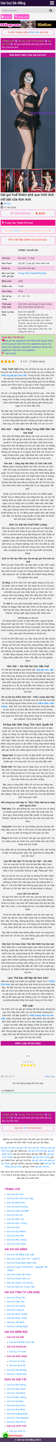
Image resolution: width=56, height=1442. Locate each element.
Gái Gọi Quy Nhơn (16, 1231)
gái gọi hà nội (42, 1166)
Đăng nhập (23, 17)
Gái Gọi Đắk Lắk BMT (18, 1210)
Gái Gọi (7, 203)
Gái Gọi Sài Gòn (15, 1194)
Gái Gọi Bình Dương (17, 1206)
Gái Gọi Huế (10, 353)
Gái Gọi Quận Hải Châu (19, 1274)
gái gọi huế (16, 1166)
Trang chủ (12, 1189)
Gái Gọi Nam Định (16, 1388)
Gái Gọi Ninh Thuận (17, 1314)
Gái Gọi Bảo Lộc (15, 1219)
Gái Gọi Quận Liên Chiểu (20, 1282)
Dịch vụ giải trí (15, 1379)
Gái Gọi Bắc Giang (16, 1397)
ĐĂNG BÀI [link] (34, 32)
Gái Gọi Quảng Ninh (17, 1413)
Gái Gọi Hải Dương (17, 1369)
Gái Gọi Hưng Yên (16, 1405)
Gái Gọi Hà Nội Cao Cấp (21, 1342)
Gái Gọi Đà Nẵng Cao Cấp (20, 1254)
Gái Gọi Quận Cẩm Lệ (18, 1278)
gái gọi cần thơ (24, 1147)
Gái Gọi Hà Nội (15, 1337)
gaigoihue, (27, 347)
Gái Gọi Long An (15, 1309)
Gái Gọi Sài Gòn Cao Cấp (20, 1198)
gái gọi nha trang (41, 1157)
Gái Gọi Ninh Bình (16, 1409)
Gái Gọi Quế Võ (17, 1365)
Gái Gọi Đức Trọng (17, 1223)
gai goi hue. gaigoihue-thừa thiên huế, (23, 340)
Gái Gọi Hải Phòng (16, 1384)
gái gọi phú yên (39, 1160)
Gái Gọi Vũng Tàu (16, 1297)
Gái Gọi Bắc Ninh (17, 1356)
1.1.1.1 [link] (16, 231)
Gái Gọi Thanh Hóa (17, 1374)
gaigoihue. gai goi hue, (42, 347)
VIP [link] (25, 1128)
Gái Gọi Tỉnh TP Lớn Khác (31, 41)
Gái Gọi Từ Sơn (17, 1361)
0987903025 (22, 213)
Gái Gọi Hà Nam (15, 1401)
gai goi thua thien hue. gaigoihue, (26, 344)
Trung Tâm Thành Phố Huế (18, 222)
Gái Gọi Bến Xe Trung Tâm (21, 1286)
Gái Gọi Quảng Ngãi (17, 1326)
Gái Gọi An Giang (16, 1305)
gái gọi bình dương (37, 1150)
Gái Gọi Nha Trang (16, 1239)
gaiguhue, (31, 350)
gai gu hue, (47, 344)
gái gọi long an (40, 1147)
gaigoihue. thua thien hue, (14, 350)
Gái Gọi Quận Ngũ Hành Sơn (21, 1262)
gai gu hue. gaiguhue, (12, 347)
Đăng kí (7, 17)
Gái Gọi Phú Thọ (17, 1426)
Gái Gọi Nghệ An (16, 1346)
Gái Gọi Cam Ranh (16, 1243)
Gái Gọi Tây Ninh (16, 1322)
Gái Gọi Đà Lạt (15, 1214)
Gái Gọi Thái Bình (16, 1393)
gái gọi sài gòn (8, 1147)
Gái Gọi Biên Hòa (16, 1202)
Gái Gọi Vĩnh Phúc (16, 1421)
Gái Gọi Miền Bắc (16, 1331)
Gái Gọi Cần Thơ (15, 1301)
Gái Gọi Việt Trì (17, 1431)
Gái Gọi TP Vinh (17, 1351)
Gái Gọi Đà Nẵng (16, 1249)
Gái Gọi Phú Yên (15, 1235)
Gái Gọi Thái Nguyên (18, 1417)
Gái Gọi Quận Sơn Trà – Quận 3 (23, 1258)
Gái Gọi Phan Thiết (17, 1318)
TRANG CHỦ (8, 41)
